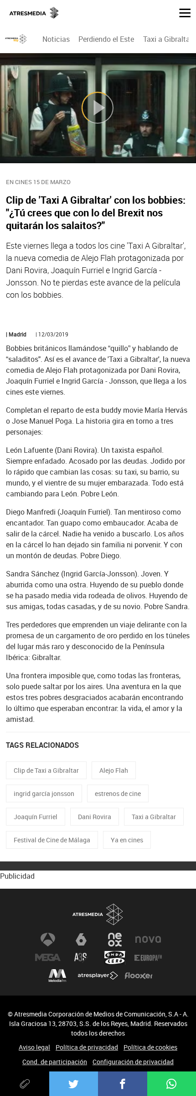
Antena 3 (48, 939)
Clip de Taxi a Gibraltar (46, 770)
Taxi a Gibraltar (167, 39)
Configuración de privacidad (133, 1061)
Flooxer (138, 976)
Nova (148, 939)
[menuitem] (56, 39)
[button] (181, 12)
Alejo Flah (113, 770)
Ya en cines (127, 840)
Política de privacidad (87, 1047)
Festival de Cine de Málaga (52, 840)
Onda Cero (115, 958)
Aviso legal (34, 1047)
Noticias (56, 39)
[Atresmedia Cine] (16, 39)
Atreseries (81, 958)
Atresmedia (98, 915)
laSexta (81, 939)
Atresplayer (98, 976)
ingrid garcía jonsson (44, 793)
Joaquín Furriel (35, 816)
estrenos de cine (118, 793)
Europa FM (148, 958)
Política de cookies (150, 1047)
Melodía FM (57, 976)
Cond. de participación (54, 1061)
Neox (115, 939)
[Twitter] (73, 1083)
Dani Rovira (94, 816)
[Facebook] (122, 1083)
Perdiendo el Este (106, 39)
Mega (48, 958)
